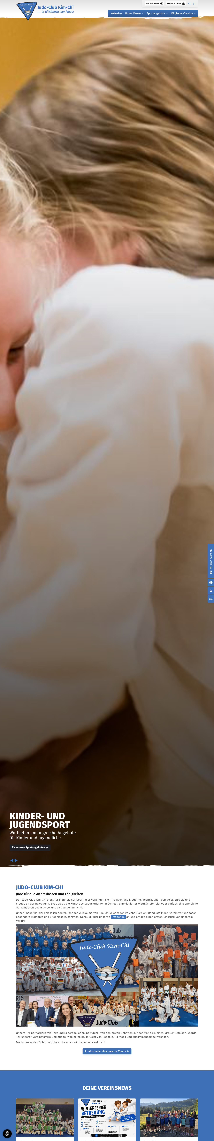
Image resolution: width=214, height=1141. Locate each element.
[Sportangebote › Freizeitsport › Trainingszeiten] (211, 583)
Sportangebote (156, 13)
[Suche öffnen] (189, 3)
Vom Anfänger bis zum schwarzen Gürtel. (60, 825)
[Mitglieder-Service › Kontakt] (211, 591)
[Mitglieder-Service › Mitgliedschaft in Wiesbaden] (210, 571)
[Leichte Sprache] (183, 3)
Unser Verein (133, 13)
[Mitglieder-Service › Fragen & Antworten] (211, 599)
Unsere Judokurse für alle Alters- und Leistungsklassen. (62, 837)
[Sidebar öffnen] (193, 3)
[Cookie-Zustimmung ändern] (7, 1133)
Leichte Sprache (174, 3)
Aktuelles (116, 13)
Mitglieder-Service (182, 13)
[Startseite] (45, 11)
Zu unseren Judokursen (25, 847)
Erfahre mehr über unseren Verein (105, 1051)
